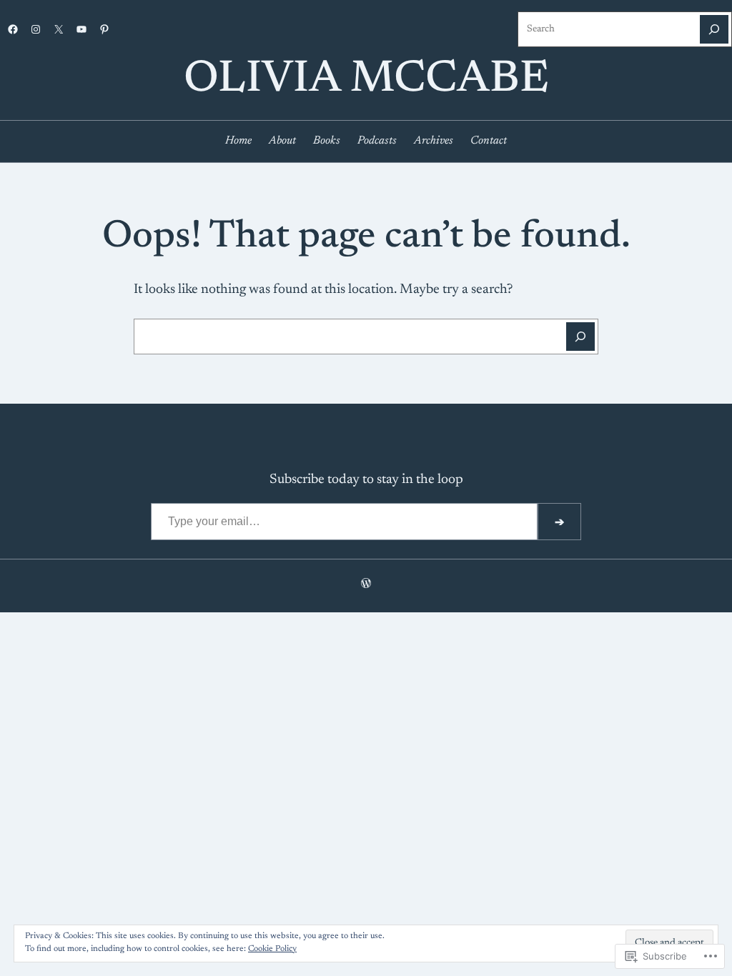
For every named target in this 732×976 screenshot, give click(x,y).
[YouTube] (81, 29)
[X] (58, 29)
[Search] (714, 29)
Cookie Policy (272, 949)
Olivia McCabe (366, 80)
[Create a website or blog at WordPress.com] (366, 585)
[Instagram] (35, 29)
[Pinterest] (104, 29)
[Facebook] (13, 29)
